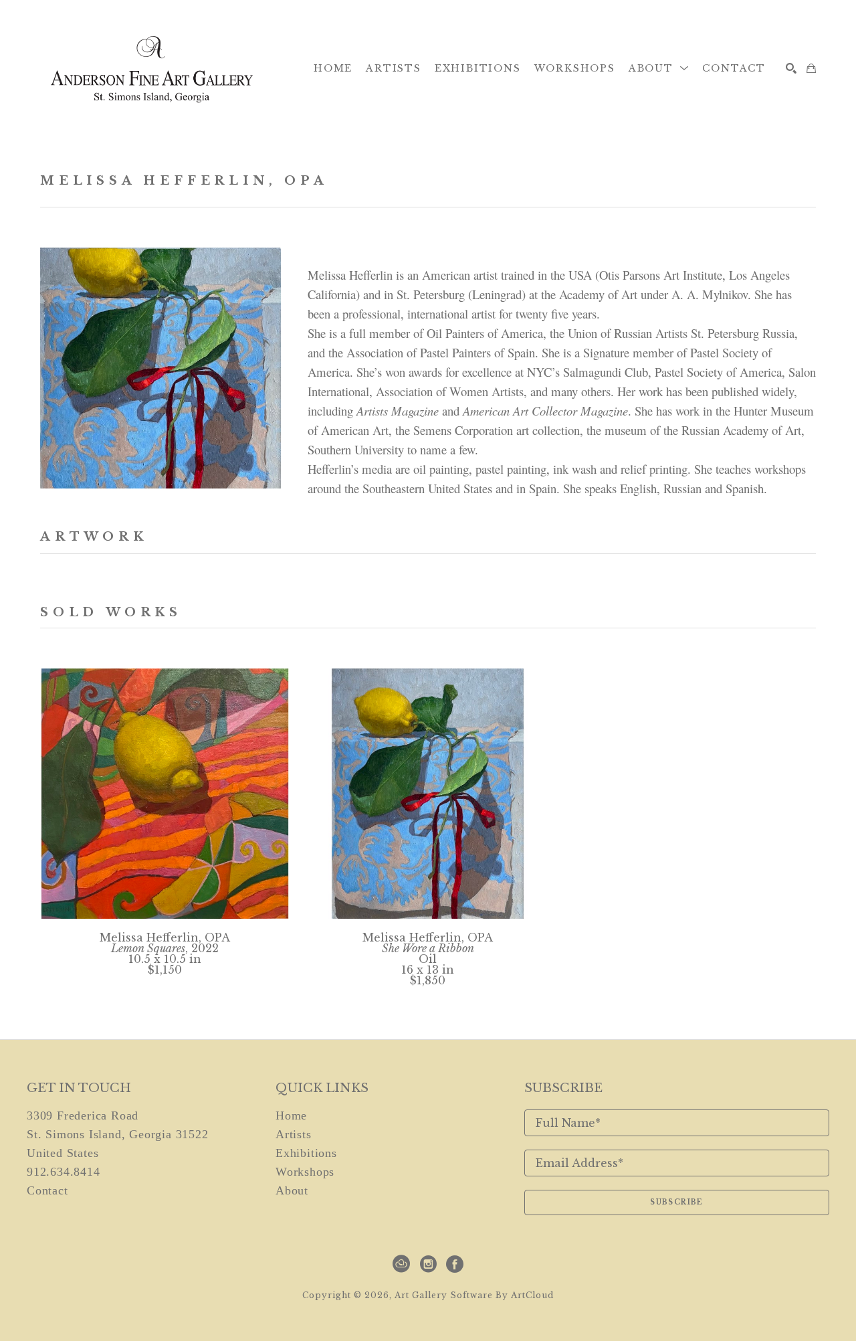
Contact (47, 1190)
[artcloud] (401, 1264)
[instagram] (428, 1264)
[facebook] (454, 1264)
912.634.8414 (63, 1171)
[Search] (791, 68)
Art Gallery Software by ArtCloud (474, 1295)
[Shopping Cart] (811, 68)
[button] (659, 68)
